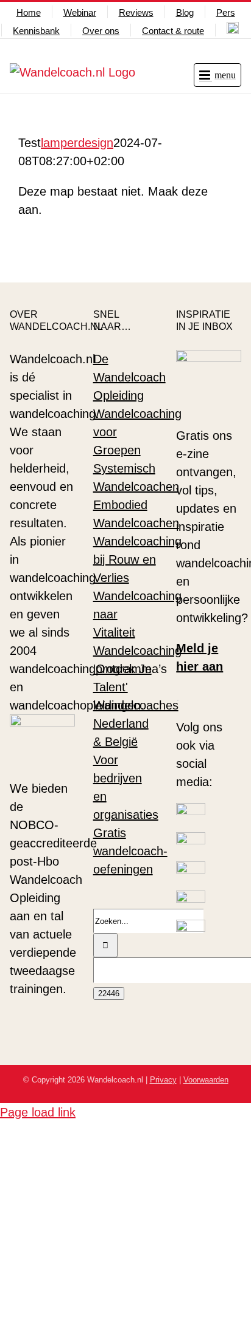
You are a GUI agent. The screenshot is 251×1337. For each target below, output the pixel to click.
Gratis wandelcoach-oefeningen (130, 851)
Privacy (163, 1079)
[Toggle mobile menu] (217, 75)
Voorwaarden (205, 1079)
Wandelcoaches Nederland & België (136, 723)
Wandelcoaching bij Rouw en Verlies (137, 559)
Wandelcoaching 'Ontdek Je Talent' (137, 669)
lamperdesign (77, 142)
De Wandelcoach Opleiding (129, 377)
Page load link (38, 1112)
